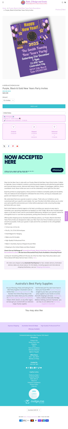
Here (34, 258)
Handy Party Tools (34, 342)
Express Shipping (55, 290)
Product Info (34, 340)
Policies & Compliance (34, 382)
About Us (34, 380)
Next (64, 9)
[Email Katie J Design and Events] (26, 368)
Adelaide (30, 298)
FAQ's (34, 346)
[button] (7, 91)
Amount (5, 97)
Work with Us (34, 379)
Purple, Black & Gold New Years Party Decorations (24, 8)
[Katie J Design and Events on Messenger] (35, 368)
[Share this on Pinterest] (13, 146)
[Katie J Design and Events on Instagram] (31, 368)
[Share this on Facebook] (8, 146)
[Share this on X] (4, 146)
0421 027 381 (34, 364)
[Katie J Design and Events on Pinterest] (37, 368)
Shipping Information (43, 267)
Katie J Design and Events (22, 292)
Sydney (17, 298)
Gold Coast (57, 296)
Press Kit (34, 386)
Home (4, 8)
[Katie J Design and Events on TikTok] (39, 368)
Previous (58, 9)
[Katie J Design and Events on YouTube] (41, 368)
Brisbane (11, 298)
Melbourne (23, 298)
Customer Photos (34, 377)
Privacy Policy (34, 384)
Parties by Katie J (34, 375)
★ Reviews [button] (66, 216)
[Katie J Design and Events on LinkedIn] (33, 368)
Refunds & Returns (34, 349)
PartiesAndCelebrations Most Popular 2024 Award (34, 335)
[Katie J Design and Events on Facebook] (28, 368)
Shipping (34, 344)
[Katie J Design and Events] (34, 2)
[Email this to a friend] (17, 146)
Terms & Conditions (34, 348)
